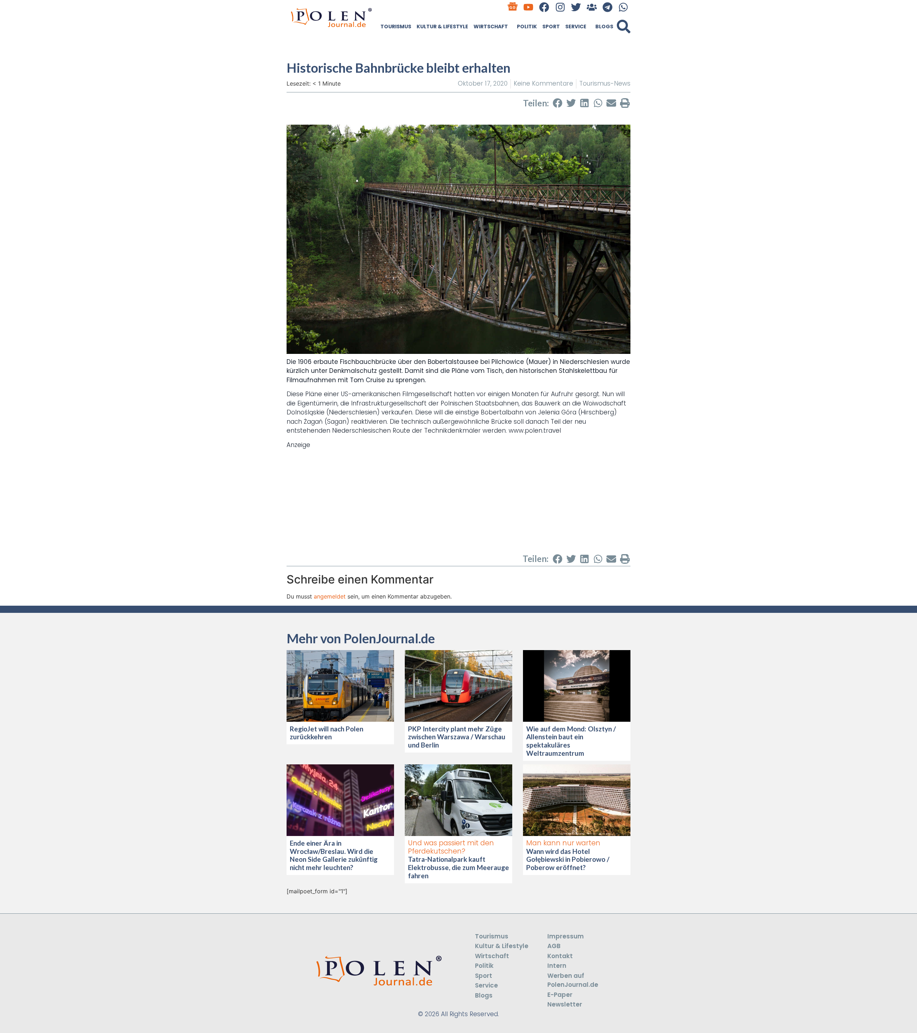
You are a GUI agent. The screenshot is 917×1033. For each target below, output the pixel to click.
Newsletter (564, 1004)
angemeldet (330, 596)
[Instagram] (560, 7)
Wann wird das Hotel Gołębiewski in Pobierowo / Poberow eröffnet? (567, 859)
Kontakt (560, 956)
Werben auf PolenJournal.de (572, 980)
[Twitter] (576, 7)
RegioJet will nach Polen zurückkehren (326, 733)
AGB (554, 946)
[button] (623, 26)
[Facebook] (544, 7)
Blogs (604, 26)
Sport (551, 26)
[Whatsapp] (623, 7)
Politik (527, 26)
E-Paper (559, 994)
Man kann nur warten (563, 843)
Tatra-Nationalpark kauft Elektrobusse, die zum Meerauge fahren (458, 867)
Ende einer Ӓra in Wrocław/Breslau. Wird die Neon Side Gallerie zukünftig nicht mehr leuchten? (334, 855)
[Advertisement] (458, 500)
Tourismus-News (604, 83)
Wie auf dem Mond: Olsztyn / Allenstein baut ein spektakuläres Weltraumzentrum (571, 741)
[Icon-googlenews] (513, 7)
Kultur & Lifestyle (442, 26)
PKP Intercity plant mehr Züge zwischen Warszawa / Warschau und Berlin (456, 737)
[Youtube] (529, 7)
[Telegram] (608, 7)
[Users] (592, 7)
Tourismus (395, 26)
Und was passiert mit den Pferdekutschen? (451, 847)
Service (575, 26)
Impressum (565, 936)
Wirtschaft (491, 26)
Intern (556, 965)
